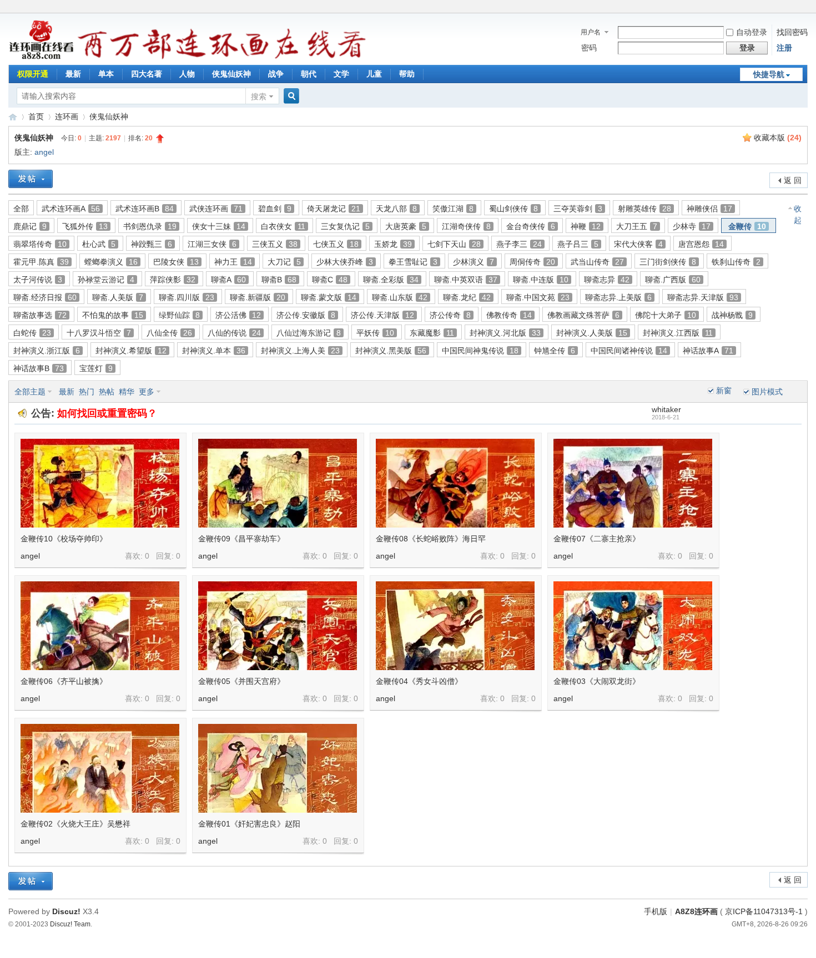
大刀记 (284, 261)
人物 (187, 73)
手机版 (655, 911)
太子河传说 (37, 279)
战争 (276, 73)
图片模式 (767, 391)
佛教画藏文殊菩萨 (583, 315)
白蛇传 (32, 332)
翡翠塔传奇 (40, 244)
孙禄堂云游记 (106, 279)
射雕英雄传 (644, 208)
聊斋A (228, 279)
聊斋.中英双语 (465, 279)
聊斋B (278, 279)
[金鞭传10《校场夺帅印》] (100, 483)
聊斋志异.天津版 (702, 297)
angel (44, 152)
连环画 (66, 116)
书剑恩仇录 (150, 226)
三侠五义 (275, 244)
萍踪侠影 (172, 279)
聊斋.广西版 (673, 279)
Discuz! (66, 911)
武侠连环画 (216, 208)
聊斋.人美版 (117, 297)
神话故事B (38, 368)
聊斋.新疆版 (257, 297)
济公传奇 (450, 315)
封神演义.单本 (213, 350)
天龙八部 (396, 208)
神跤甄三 (151, 244)
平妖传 (375, 332)
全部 (21, 208)
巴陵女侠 (176, 261)
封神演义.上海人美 (300, 350)
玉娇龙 (393, 244)
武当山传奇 (597, 261)
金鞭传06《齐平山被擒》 (64, 681)
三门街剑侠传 (667, 261)
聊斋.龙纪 (467, 297)
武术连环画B (144, 208)
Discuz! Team (70, 923)
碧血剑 (274, 208)
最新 (73, 73)
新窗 (724, 390)
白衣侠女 (283, 226)
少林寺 (692, 226)
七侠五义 (336, 244)
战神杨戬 (732, 315)
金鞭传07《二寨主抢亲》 (596, 538)
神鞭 (586, 226)
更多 (146, 391)
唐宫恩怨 (701, 244)
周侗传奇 (532, 261)
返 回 (793, 180)
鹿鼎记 (30, 226)
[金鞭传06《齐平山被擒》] (100, 625)
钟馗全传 (554, 350)
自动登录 (751, 32)
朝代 (308, 73)
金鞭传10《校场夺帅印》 (64, 538)
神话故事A (708, 350)
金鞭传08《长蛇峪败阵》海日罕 (431, 538)
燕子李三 (519, 244)
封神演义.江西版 (678, 332)
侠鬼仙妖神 (231, 73)
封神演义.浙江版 (46, 350)
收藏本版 (778, 137)
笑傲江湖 (453, 208)
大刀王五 (636, 226)
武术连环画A (71, 208)
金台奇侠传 (530, 226)
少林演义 (473, 261)
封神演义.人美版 (591, 332)
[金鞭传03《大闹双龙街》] (632, 625)
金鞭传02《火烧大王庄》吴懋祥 (75, 823)
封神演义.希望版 (131, 350)
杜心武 (98, 244)
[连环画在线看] (41, 57)
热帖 (106, 391)
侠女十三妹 (218, 226)
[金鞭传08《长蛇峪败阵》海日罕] (455, 483)
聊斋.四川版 (186, 297)
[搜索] (289, 96)
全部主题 (30, 391)
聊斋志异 (606, 279)
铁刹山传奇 (736, 261)
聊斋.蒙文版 (328, 297)
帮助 (407, 73)
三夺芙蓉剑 (577, 208)
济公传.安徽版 (305, 315)
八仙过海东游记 (308, 332)
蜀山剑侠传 (513, 208)
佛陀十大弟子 (665, 315)
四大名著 (146, 73)
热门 (86, 391)
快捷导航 (768, 74)
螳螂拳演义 (111, 261)
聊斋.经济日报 (45, 297)
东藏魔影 (432, 332)
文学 (341, 73)
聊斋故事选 (40, 315)
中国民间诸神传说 (629, 350)
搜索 (258, 96)
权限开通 (32, 73)
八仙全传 (169, 332)
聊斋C (329, 279)
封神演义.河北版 (505, 332)
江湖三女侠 (212, 244)
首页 (36, 116)
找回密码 (792, 32)
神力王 (233, 261)
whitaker (666, 409)
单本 (106, 73)
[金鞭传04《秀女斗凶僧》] (455, 625)
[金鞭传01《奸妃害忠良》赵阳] (277, 768)
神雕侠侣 (709, 208)
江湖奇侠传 (466, 226)
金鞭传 (747, 226)
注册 (784, 47)
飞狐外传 (85, 226)
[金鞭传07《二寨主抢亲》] (632, 483)
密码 (589, 47)
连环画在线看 (12, 117)
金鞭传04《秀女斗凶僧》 (419, 681)
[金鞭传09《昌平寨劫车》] (277, 483)
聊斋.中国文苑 (538, 297)
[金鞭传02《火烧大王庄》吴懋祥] (100, 768)
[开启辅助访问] (805, 8)
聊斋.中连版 (540, 279)
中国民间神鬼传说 (480, 350)
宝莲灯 (96, 368)
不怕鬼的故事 (112, 315)
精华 (126, 391)
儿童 (374, 73)
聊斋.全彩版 (391, 279)
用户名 (591, 32)
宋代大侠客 (638, 244)
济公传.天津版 (382, 315)
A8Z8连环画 (696, 911)
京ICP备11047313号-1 (764, 911)
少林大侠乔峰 (344, 261)
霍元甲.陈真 (41, 261)
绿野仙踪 (179, 315)
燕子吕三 (577, 244)
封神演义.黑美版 (390, 350)
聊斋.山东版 (399, 297)
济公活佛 (238, 315)
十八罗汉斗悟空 (99, 332)
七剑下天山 (454, 244)
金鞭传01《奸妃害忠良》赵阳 (249, 823)
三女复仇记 (345, 226)
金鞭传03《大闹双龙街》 (596, 681)
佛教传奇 (509, 315)
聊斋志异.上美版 (618, 297)
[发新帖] (30, 179)
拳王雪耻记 (413, 261)
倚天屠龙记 (333, 208)
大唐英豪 (405, 226)
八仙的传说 (234, 332)
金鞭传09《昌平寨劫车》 (241, 538)
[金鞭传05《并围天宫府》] (277, 625)
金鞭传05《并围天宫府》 (241, 681)
